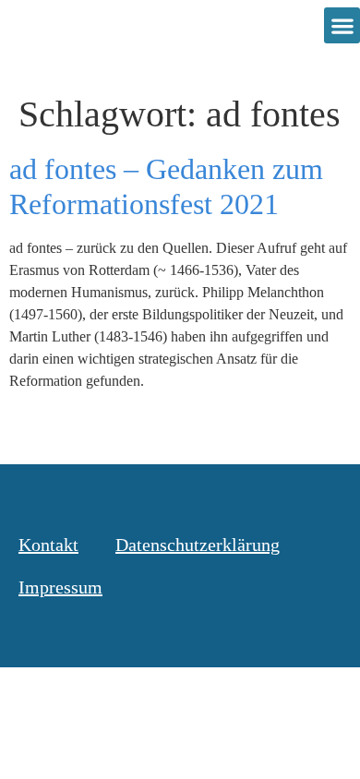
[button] (342, 25)
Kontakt (48, 544)
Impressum (60, 587)
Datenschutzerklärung (197, 544)
